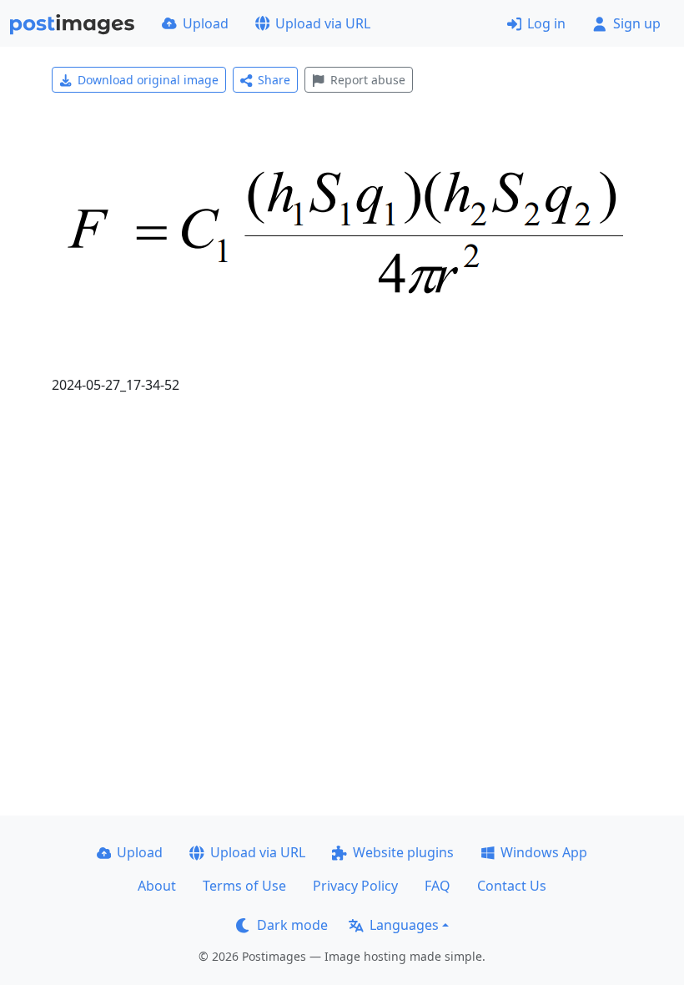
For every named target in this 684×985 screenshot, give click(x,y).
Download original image (148, 80)
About (157, 885)
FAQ (437, 885)
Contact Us (511, 885)
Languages (404, 925)
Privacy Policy (355, 885)
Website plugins (403, 852)
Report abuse (367, 80)
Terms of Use (244, 885)
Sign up (637, 23)
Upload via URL (322, 23)
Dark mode (292, 925)
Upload (206, 23)
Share (274, 80)
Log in (546, 23)
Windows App (543, 852)
